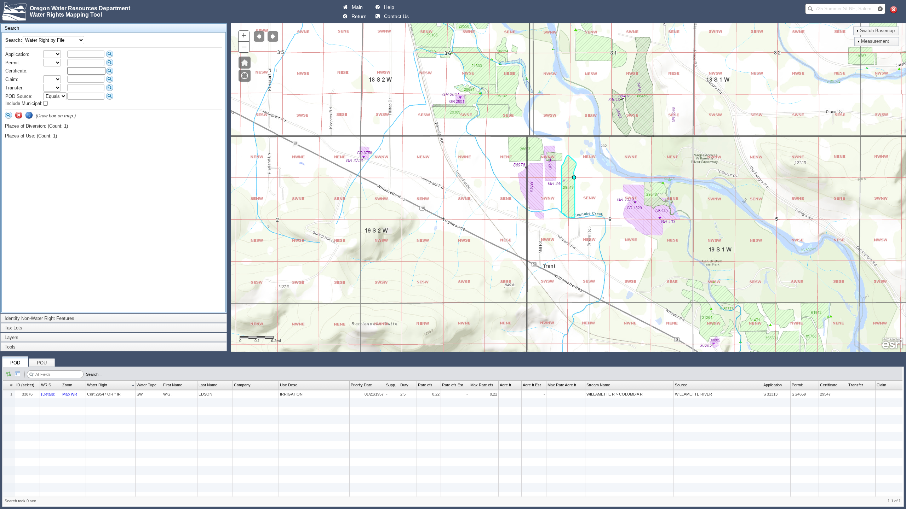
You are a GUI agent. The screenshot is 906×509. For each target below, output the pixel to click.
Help (387, 7)
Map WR (69, 394)
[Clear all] (893, 9)
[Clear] (18, 115)
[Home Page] (345, 7)
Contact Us (395, 16)
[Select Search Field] (32, 375)
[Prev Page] (345, 16)
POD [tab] (15, 362)
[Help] (377, 7)
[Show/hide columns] (17, 374)
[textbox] (843, 9)
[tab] (113, 28)
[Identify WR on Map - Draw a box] (29, 115)
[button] (810, 9)
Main (356, 7)
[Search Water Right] (109, 54)
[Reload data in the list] (8, 374)
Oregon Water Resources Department (80, 8)
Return (358, 16)
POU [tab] (42, 362)
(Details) (48, 394)
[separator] (229, 187)
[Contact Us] (377, 16)
